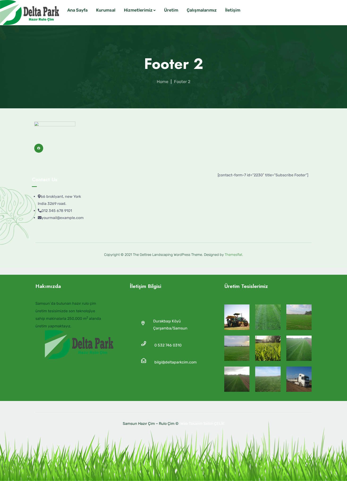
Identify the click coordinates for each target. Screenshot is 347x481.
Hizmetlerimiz (138, 10)
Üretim (171, 10)
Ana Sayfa (77, 10)
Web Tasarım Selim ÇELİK (202, 423)
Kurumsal (105, 10)
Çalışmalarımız (202, 10)
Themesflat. (234, 255)
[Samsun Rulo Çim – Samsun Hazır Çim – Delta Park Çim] (29, 12)
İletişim (232, 10)
